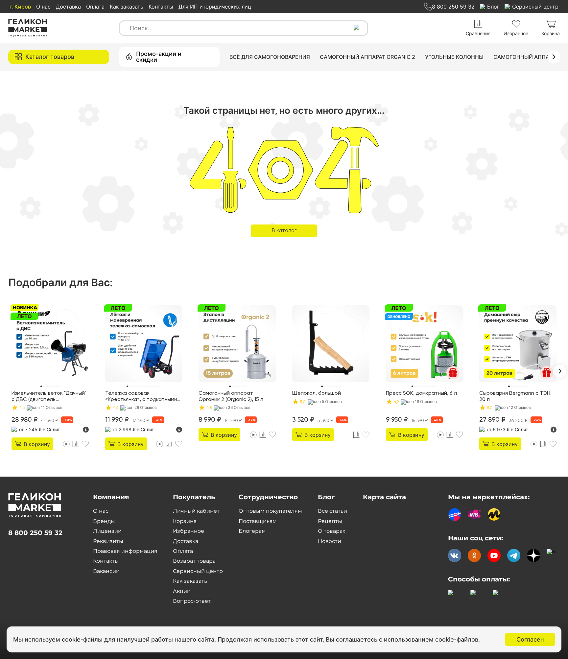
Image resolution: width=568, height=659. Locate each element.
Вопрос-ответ (192, 601)
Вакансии (106, 571)
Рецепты (330, 521)
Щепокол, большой (316, 393)
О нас (43, 6)
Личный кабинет (196, 511)
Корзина (185, 521)
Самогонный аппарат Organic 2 (367, 56)
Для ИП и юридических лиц (214, 6)
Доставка (68, 6)
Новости (329, 541)
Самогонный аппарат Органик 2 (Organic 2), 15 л (231, 396)
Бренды (104, 521)
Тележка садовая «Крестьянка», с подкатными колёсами (141, 397)
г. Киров (20, 6)
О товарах (331, 531)
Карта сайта (384, 497)
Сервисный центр (198, 571)
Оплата (95, 6)
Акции (182, 591)
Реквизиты (108, 541)
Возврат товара (194, 561)
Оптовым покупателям (270, 511)
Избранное (188, 531)
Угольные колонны (454, 56)
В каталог (284, 230)
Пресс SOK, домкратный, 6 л (421, 393)
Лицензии (107, 531)
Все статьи (332, 511)
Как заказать (126, 6)
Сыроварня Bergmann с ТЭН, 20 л (515, 396)
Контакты (161, 6)
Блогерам (252, 531)
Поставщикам (258, 521)
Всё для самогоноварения (269, 56)
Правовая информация (125, 551)
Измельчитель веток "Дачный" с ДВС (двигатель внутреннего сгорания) (49, 397)
